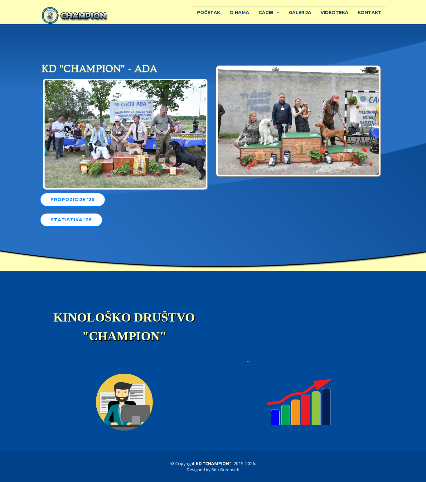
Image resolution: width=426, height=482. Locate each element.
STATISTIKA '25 (71, 220)
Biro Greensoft (225, 469)
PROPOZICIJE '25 (73, 199)
